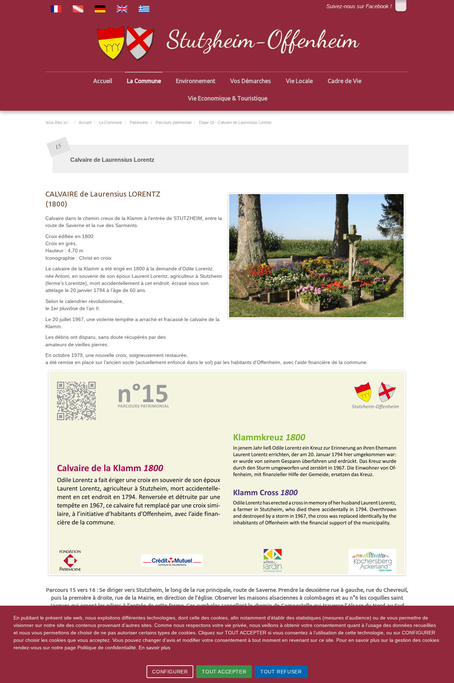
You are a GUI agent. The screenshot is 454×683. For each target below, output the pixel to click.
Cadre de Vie (344, 81)
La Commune (144, 81)
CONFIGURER (170, 671)
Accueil (102, 81)
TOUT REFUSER (280, 671)
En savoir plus (154, 647)
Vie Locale (299, 81)
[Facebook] (400, 5)
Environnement (195, 81)
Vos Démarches (250, 81)
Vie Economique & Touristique (227, 98)
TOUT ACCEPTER (224, 671)
